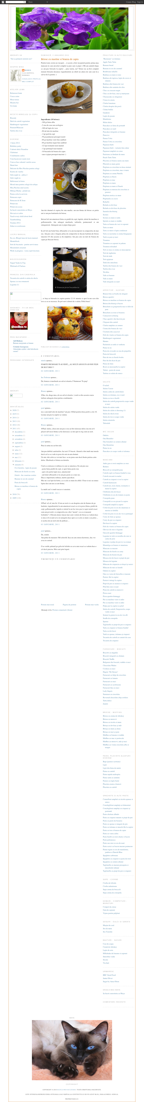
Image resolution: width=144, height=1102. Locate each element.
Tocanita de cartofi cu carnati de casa (117, 637)
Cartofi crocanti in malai (112, 476)
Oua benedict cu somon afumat (114, 441)
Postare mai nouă (47, 604)
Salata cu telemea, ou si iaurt (114, 395)
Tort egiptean (108, 259)
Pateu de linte (108, 363)
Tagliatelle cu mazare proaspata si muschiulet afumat (116, 866)
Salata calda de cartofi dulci (113, 391)
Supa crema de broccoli (112, 889)
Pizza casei (107, 593)
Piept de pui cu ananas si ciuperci (115, 583)
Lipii (105, 764)
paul (42, 408)
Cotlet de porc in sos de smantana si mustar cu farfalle (116, 509)
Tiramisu (106, 240)
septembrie (19, 442)
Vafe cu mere (108, 278)
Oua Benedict (108, 438)
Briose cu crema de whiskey (113, 716)
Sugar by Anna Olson (111, 981)
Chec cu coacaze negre (111, 90)
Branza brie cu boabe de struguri (115, 293)
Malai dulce (107, 122)
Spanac (105, 621)
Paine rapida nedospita (111, 774)
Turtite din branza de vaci (112, 265)
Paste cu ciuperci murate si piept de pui (118, 817)
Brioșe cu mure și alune (112, 728)
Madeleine (107, 119)
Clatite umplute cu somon (113, 325)
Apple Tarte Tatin (109, 62)
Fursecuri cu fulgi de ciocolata (114, 675)
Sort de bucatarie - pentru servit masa (24, 244)
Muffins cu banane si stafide (113, 735)
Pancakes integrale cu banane (114, 132)
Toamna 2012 (15, 222)
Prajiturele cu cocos (110, 198)
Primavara (14, 203)
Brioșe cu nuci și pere (111, 732)
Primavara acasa (16, 206)
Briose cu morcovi (110, 719)
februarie (18, 461)
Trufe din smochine (110, 262)
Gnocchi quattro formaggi (112, 532)
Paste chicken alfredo (111, 814)
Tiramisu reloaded (110, 246)
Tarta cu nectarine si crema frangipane (117, 233)
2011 (15, 428)
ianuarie (18, 464)
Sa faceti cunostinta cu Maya (21, 210)
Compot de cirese (109, 907)
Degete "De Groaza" (110, 672)
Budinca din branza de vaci (113, 84)
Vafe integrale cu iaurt (111, 281)
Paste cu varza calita (110, 833)
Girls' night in (15, 178)
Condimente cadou (17, 155)
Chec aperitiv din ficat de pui (114, 319)
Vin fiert (106, 963)
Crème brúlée (108, 109)
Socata (105, 959)
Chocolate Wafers (109, 665)
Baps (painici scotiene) (111, 761)
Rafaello (106, 202)
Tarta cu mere (108, 227)
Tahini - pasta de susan (111, 370)
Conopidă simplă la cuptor (113, 504)
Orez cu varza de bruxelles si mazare (116, 574)
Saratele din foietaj (110, 211)
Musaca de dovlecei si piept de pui (116, 558)
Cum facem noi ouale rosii (20, 159)
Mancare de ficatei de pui (112, 554)
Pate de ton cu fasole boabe (113, 357)
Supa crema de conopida (112, 892)
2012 (15, 425)
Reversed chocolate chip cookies (115, 697)
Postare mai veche (92, 604)
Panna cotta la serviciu (18, 194)
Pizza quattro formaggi (111, 596)
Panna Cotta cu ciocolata (112, 141)
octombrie (19, 439)
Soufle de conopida (110, 618)
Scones (105, 214)
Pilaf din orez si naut (111, 586)
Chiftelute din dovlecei (112, 491)
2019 (15, 414)
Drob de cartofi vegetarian (20, 121)
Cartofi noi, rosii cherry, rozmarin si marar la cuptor (116, 487)
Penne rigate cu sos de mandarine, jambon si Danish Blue (116, 851)
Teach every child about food (21, 216)
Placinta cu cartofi (110, 787)
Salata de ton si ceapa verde (113, 417)
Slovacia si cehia (16, 213)
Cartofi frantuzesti (110, 482)
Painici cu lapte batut (111, 780)
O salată (106, 385)
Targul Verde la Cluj (17, 263)
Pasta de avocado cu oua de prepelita (117, 351)
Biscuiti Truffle (108, 659)
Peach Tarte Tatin (109, 157)
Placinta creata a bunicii (112, 784)
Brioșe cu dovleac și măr (112, 725)
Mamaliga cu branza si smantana (115, 545)
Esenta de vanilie (16, 171)
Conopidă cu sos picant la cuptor (115, 501)
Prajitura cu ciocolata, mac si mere (116, 170)
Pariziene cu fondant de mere (114, 154)
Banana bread (108, 65)
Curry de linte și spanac (112, 516)
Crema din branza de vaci (112, 328)
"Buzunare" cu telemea (111, 58)
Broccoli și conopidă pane (113, 470)
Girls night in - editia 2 (18, 175)
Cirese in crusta (109, 100)
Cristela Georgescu (20, 346)
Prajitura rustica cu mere (112, 195)
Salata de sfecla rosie (111, 413)
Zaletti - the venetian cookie (25, 475)
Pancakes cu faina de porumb (114, 125)
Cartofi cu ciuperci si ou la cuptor (115, 479)
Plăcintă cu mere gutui (111, 164)
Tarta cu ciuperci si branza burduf (115, 627)
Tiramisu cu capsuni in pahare (114, 243)
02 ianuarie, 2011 (50, 371)
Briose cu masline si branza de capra (59, 59)
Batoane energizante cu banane (23, 343)
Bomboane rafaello (110, 71)
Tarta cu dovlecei (109, 631)
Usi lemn (13, 106)
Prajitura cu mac (109, 180)
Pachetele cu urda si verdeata (114, 344)
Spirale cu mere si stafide (112, 221)
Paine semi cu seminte (111, 777)
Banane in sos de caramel (24, 479)
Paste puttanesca (109, 840)
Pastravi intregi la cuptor (112, 580)
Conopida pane (109, 498)
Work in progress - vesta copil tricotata (24, 250)
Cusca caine (14, 96)
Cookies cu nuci (109, 668)
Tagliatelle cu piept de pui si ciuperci (117, 624)
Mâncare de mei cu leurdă (112, 567)
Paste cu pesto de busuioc (112, 820)
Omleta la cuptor (109, 570)
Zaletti (105, 703)
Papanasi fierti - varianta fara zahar (116, 148)
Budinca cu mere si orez (112, 74)
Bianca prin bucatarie (72, 12)
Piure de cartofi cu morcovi (113, 590)
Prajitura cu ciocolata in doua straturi (117, 167)
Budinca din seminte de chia (114, 87)
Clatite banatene (109, 103)
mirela (43, 360)
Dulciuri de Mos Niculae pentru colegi (24, 168)
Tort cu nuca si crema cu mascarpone (117, 249)
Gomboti (106, 112)
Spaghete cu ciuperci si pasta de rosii (117, 858)
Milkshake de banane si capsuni (115, 953)
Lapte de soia (108, 950)
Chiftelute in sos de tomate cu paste (116, 495)
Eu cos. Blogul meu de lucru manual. (24, 238)
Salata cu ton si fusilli (111, 398)
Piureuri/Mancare (16, 127)
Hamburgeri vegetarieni (19, 124)
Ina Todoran (45, 377)
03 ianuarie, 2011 (50, 418)
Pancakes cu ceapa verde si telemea (116, 451)
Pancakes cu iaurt (109, 128)
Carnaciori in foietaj (110, 315)
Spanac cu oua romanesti (19, 281)
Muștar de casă (108, 925)
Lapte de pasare (109, 116)
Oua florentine (108, 445)
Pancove (106, 135)
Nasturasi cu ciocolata (111, 694)
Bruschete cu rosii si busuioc (114, 312)
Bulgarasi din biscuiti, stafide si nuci (117, 662)
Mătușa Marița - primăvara (20, 190)
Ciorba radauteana (110, 886)
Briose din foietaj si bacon (113, 303)
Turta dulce (107, 700)
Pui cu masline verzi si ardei (113, 599)
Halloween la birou (17, 181)
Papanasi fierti (108, 144)
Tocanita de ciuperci (110, 640)
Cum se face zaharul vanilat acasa (23, 162)
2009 (15, 498)
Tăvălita (106, 272)
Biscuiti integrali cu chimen (113, 656)
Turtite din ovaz (16, 130)
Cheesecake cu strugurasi (112, 96)
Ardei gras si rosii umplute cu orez (116, 463)
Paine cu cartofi (109, 771)
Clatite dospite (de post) (112, 106)
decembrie (19, 431)
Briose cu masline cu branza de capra (117, 300)
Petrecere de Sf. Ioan (17, 200)
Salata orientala (109, 420)
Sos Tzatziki (107, 931)
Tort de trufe (107, 256)
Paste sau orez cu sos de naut (114, 843)
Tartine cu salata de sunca (112, 373)
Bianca (28, 70)
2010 (15, 494)
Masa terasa (14, 99)
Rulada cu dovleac (110, 205)
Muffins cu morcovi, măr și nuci (115, 741)
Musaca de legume (110, 561)
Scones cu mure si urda (111, 217)
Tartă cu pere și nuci (110, 237)
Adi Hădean (17, 340)
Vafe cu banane (108, 275)
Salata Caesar (108, 388)
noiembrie (19, 435)
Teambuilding (15, 219)
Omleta (105, 435)
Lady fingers (107, 691)
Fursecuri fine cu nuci (111, 687)
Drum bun (14, 165)
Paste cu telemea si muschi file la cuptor (118, 827)
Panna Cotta (107, 138)
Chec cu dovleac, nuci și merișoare (116, 93)
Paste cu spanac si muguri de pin (115, 824)
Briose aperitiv (108, 297)
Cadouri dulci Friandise (19, 149)
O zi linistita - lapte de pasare (26, 468)
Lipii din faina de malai (112, 768)
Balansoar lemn (16, 93)
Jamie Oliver (107, 978)
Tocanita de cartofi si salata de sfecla (24, 278)
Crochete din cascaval (111, 331)
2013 (15, 421)
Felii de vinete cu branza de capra (115, 335)
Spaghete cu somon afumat (113, 861)
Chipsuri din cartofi (110, 322)
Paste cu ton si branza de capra (114, 830)
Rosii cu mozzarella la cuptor (114, 367)
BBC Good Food (109, 975)
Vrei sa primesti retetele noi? (21, 58)
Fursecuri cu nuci (109, 681)
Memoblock (14, 241)
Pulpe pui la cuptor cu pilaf (113, 606)
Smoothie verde (109, 956)
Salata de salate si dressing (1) (114, 410)
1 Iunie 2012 (15, 143)
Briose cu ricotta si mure (112, 722)
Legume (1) (14, 284)
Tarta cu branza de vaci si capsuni (115, 224)
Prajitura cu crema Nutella (113, 173)
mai (16, 457)
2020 (15, 410)
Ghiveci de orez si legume (113, 529)
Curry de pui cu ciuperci (112, 520)
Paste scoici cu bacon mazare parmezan (118, 846)
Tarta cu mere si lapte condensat (115, 230)
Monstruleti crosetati (18, 247)
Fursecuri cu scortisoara (112, 684)
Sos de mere (107, 928)
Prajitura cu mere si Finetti (113, 186)
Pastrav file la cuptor (110, 577)
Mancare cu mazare (110, 548)
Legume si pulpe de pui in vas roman (117, 542)
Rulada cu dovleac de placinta (114, 208)
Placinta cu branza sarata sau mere (116, 160)
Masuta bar (14, 102)
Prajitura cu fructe (109, 176)
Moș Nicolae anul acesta (19, 187)
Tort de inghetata (109, 253)
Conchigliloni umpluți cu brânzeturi (117, 805)
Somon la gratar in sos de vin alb (115, 615)
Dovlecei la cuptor (110, 523)
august (17, 446)
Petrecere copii (15, 197)
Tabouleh (106, 423)
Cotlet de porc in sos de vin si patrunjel (118, 513)
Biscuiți (13, 118)
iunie (17, 453)
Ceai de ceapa (108, 944)
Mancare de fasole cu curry (25, 471)
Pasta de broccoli (21, 482)
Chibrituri (14, 152)
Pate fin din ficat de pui (111, 360)
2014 (15, 417)
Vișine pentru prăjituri (111, 913)
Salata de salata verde (111, 407)
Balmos (106, 466)
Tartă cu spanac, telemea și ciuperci (116, 634)
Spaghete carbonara (110, 855)
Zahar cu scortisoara (17, 226)
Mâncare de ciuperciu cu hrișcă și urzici (118, 564)
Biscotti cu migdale (110, 652)
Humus (105, 341)
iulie (17, 450)
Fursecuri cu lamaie (110, 678)
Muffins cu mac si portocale (113, 738)
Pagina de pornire (69, 604)
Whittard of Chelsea (17, 266)
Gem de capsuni (109, 910)
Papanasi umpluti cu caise (113, 151)
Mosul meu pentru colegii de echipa (24, 184)
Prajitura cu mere (109, 183)
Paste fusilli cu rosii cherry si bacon (116, 836)
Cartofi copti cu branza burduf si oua (117, 473)
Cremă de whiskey (110, 947)
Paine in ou (107, 347)
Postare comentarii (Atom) (62, 610)
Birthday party (15, 146)
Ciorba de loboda (109, 883)
